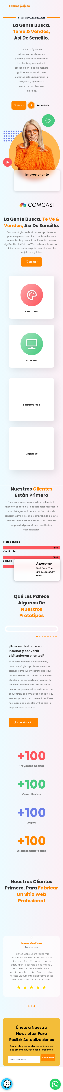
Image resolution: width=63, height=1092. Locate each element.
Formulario (43, 105)
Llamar (19, 105)
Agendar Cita (25, 722)
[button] (37, 636)
